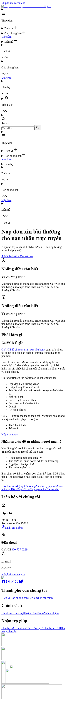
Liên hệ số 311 (51, 628)
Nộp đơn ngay (9, 434)
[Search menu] (33, 118)
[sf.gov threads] (12, 582)
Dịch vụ (6, 597)
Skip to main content (13, 2)
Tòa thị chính (45, 597)
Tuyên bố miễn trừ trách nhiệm (41, 613)
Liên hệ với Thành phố (14, 628)
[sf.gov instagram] (8, 582)
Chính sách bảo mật (12, 613)
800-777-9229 (19, 549)
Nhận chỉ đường (14, 527)
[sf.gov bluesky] (21, 582)
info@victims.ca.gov (13, 574)
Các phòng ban (19, 597)
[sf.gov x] (16, 582)
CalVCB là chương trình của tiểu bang (23, 349)
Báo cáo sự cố (35, 628)
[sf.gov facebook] (3, 582)
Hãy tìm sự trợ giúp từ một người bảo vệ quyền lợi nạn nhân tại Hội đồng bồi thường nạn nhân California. (32, 488)
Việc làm (6, 36)
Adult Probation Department (17, 256)
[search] (37, 127)
